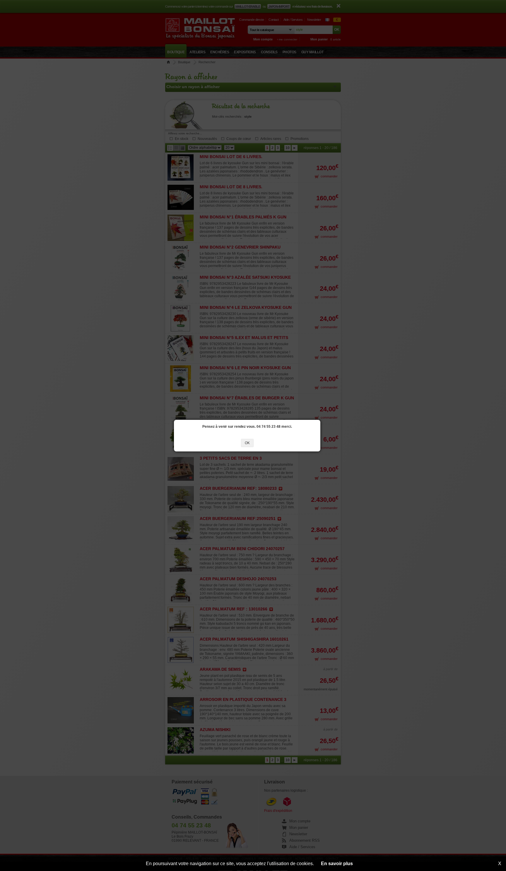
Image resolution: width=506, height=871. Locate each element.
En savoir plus (337, 863)
